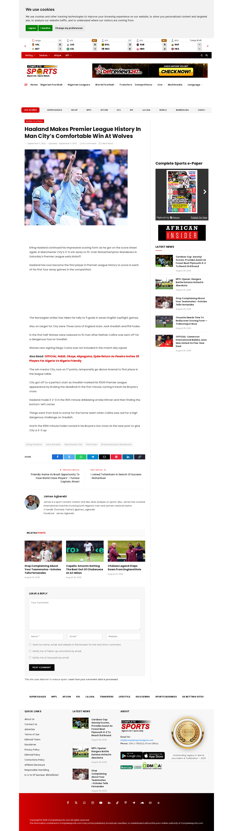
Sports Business (166, 696)
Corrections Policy (35, 759)
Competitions (143, 84)
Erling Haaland (34, 444)
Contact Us (31, 724)
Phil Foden (91, 444)
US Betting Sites (193, 696)
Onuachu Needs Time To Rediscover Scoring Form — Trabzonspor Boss (191, 320)
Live (160, 84)
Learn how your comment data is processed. (93, 679)
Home (34, 84)
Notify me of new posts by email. (51, 657)
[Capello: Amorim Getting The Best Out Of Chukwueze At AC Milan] (85, 551)
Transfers (125, 84)
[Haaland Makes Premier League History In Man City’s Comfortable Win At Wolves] (76, 224)
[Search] (206, 55)
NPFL (89, 110)
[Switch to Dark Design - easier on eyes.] (202, 55)
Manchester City (73, 444)
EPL (131, 110)
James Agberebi (55, 496)
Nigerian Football (51, 84)
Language (194, 84)
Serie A (163, 110)
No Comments (89, 143)
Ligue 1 (201, 110)
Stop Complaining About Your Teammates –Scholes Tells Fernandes (43, 569)
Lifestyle (124, 696)
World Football (104, 84)
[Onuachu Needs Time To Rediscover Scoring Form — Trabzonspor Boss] (164, 322)
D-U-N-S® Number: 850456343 (41, 775)
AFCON (104, 110)
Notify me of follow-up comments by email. (57, 651)
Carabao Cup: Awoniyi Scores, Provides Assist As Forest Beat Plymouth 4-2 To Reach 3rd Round (191, 261)
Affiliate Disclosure (35, 764)
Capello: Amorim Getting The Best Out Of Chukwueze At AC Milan (84, 569)
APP (67, 55)
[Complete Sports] (42, 71)
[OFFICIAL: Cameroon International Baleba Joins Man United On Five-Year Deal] (164, 341)
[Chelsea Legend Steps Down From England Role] (126, 551)
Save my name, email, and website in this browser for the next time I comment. (77, 644)
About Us (29, 719)
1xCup (74, 110)
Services (43, 55)
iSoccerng (143, 696)
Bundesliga (182, 110)
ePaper (57, 55)
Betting (29, 55)
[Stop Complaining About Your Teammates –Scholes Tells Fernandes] (43, 551)
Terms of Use (32, 734)
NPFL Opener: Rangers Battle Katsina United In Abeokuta (189, 282)
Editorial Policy (32, 754)
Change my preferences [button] (69, 28)
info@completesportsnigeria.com (136, 740)
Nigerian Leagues (79, 84)
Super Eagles (54, 110)
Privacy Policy (32, 749)
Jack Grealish (53, 444)
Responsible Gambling (37, 770)
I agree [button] (32, 28)
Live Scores (30, 110)
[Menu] (26, 84)
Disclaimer (30, 744)
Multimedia (175, 84)
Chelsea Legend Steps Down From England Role (124, 567)
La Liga (146, 110)
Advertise (30, 729)
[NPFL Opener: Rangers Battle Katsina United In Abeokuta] (164, 283)
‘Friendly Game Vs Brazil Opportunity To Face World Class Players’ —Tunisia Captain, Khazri (54, 478)
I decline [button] (45, 28)
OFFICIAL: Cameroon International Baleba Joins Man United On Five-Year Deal (191, 341)
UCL (119, 110)
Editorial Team (32, 739)
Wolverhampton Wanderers (116, 444)
